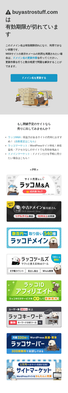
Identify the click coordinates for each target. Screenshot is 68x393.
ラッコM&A (14, 137)
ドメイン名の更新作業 (25, 57)
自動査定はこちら (25, 141)
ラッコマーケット (18, 145)
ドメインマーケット (19, 153)
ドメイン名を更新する (34, 77)
